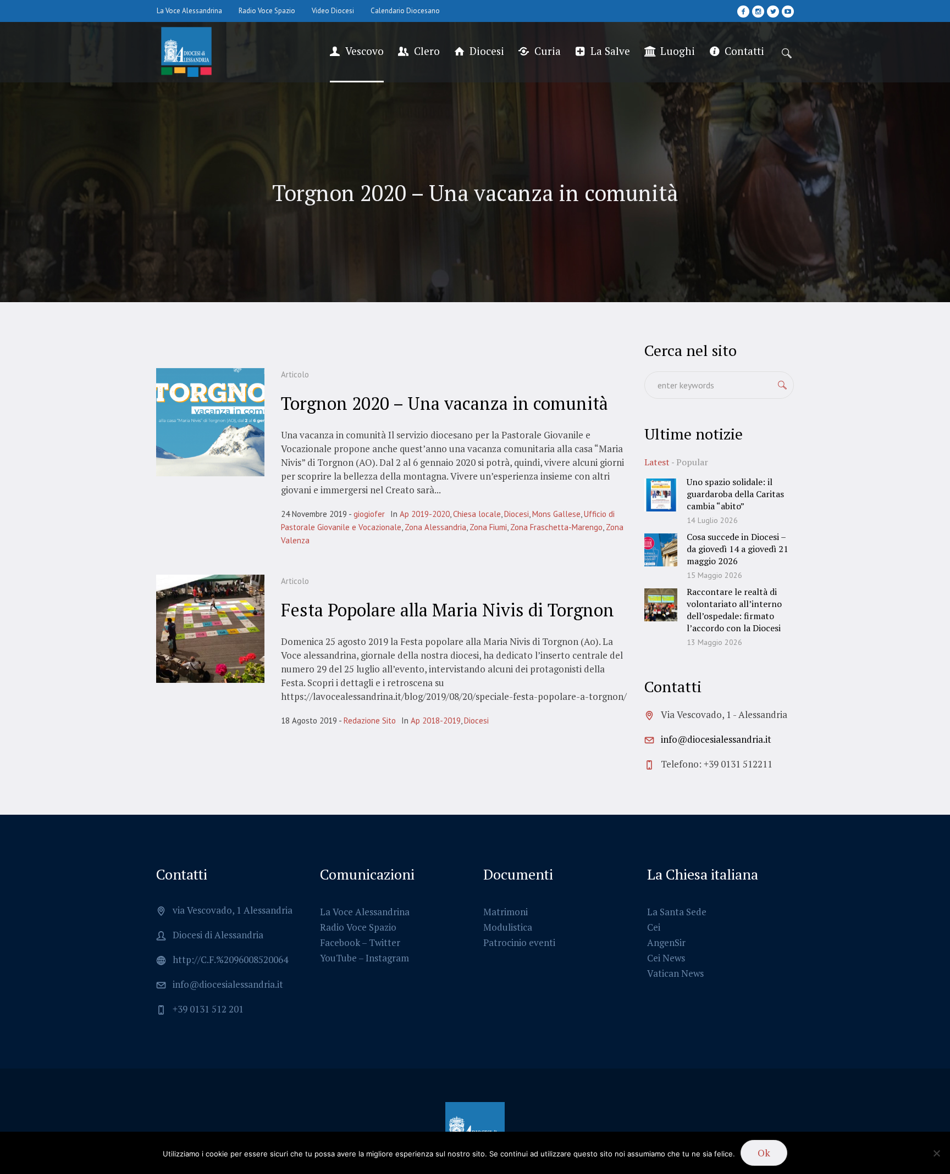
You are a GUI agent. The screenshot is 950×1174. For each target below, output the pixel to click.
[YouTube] (788, 11)
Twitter (384, 942)
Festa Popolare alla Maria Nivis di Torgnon (447, 609)
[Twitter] (773, 11)
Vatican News (675, 973)
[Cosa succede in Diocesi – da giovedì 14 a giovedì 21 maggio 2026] (660, 548)
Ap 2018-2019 (436, 720)
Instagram (387, 958)
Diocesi (516, 514)
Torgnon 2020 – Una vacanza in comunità (444, 403)
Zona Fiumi (488, 527)
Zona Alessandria (435, 527)
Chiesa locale (477, 514)
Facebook (340, 942)
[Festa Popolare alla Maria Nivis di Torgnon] (210, 629)
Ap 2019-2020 (425, 514)
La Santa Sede (676, 911)
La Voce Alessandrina (365, 911)
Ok (764, 1152)
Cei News (666, 958)
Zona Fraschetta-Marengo (556, 527)
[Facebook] (743, 11)
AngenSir (666, 942)
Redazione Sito (370, 720)
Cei (653, 927)
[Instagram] (758, 11)
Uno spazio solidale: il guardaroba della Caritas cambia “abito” (735, 494)
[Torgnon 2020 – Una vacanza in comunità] (210, 422)
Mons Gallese (556, 514)
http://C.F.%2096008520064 (230, 959)
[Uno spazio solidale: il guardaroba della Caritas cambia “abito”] (660, 493)
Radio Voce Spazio (358, 927)
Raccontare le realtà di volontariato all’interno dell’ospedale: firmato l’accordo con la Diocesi (734, 610)
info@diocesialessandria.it (716, 739)
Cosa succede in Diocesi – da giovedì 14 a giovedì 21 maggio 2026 (737, 549)
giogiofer (369, 514)
